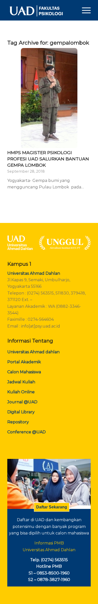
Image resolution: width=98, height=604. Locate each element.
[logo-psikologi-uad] (40, 10)
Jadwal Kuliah (21, 382)
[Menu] (84, 10)
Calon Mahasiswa (24, 372)
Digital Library (21, 412)
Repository (18, 422)
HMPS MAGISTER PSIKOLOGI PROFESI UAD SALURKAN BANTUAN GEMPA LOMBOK (48, 158)
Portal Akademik (24, 362)
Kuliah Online (21, 392)
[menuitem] (84, 10)
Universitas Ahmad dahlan (33, 352)
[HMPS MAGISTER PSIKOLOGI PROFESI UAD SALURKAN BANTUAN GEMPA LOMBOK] (49, 98)
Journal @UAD (22, 402)
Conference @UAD (26, 432)
